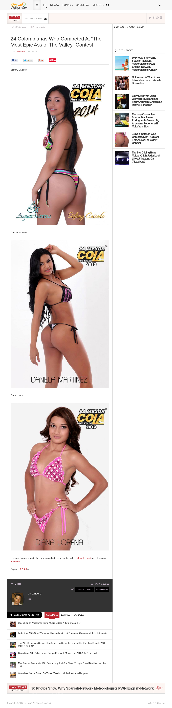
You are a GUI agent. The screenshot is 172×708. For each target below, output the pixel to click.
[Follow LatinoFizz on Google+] (157, 17)
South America (102, 589)
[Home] (19, 4)
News (54, 5)
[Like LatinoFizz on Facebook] (154, 17)
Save (54, 60)
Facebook (15, 561)
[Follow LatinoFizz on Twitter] (150, 17)
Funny (66, 5)
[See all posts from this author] (17, 598)
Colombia (80, 589)
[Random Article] (108, 5)
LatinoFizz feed (83, 558)
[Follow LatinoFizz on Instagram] (161, 17)
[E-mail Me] (30, 599)
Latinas (106, 584)
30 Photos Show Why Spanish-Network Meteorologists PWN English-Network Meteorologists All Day (92, 691)
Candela (82, 5)
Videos (97, 5)
